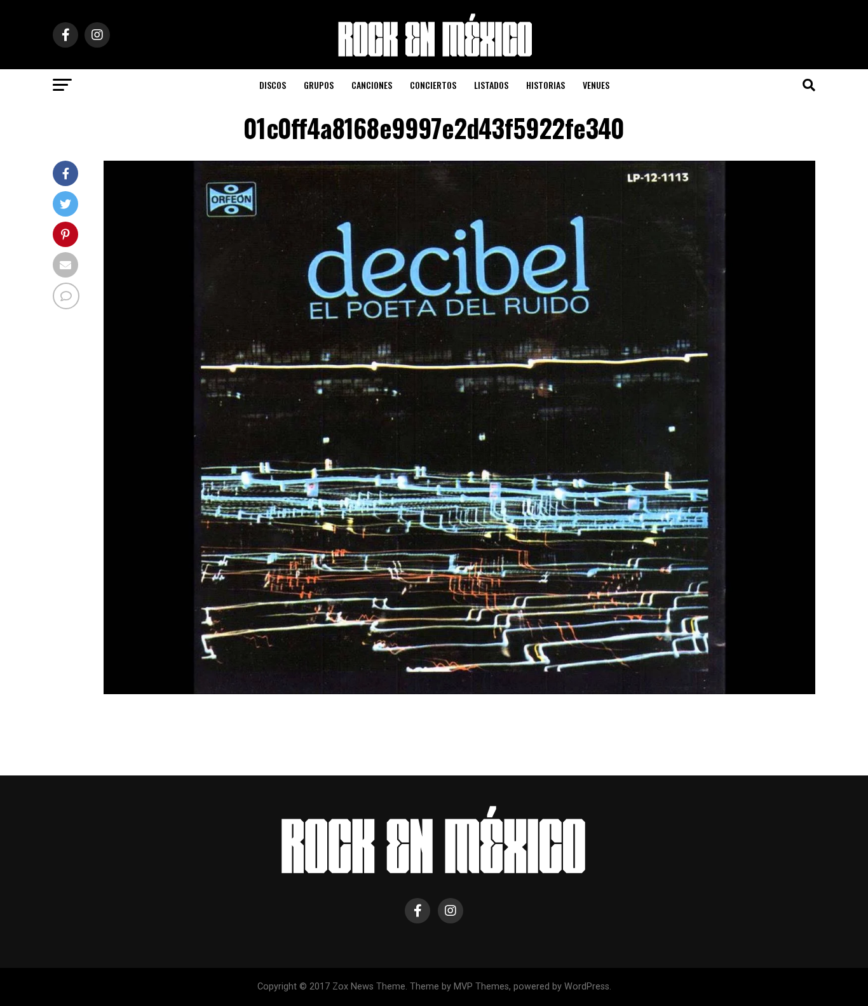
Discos (272, 84)
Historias (545, 84)
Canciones (371, 84)
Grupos (319, 84)
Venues (596, 84)
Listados (491, 84)
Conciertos (433, 84)
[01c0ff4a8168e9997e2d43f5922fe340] (459, 691)
